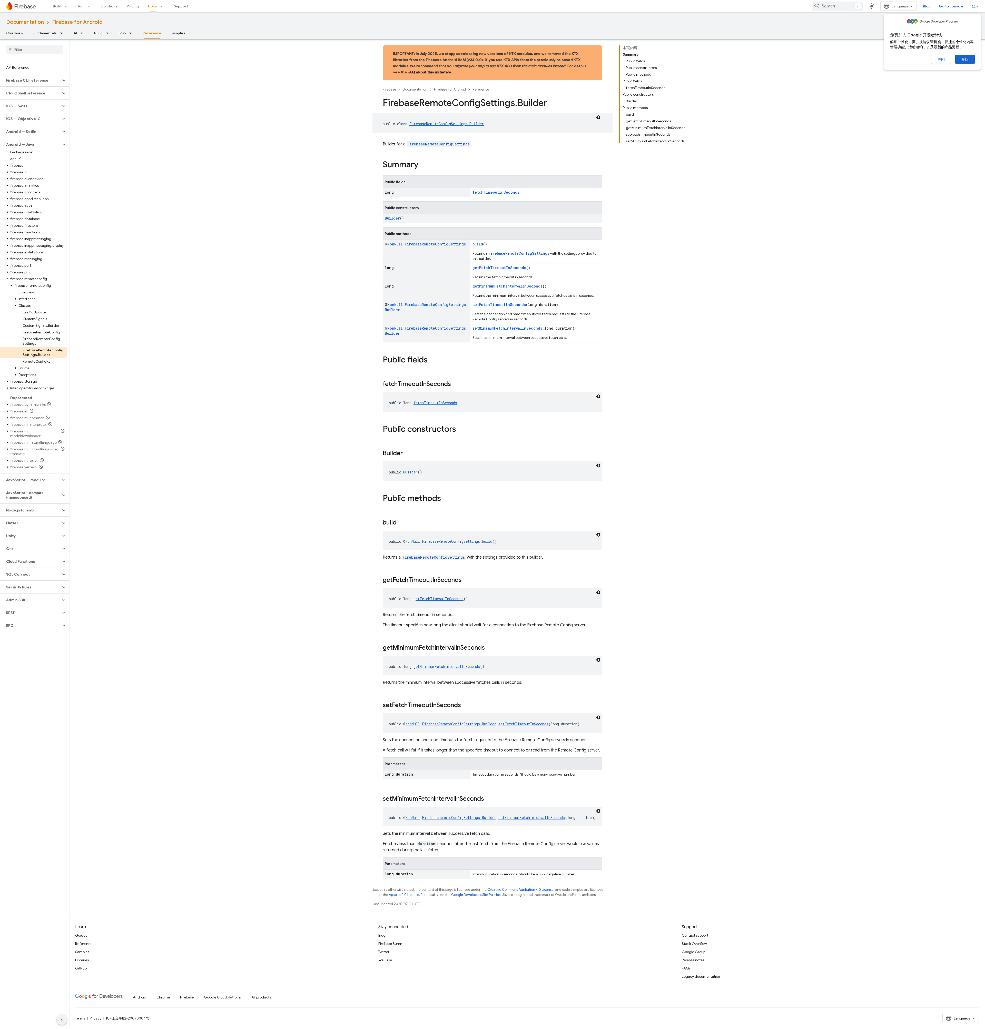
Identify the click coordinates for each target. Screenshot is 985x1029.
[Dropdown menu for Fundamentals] (63, 33)
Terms (80, 1018)
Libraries (82, 960)
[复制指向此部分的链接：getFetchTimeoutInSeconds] (467, 580)
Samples (178, 33)
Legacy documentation (701, 976)
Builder (392, 218)
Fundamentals (45, 33)
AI (75, 33)
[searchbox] (34, 49)
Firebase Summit (392, 943)
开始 (965, 59)
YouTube (385, 960)
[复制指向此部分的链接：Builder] (408, 454)
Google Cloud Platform (222, 997)
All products (261, 997)
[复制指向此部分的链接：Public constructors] (461, 430)
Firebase (389, 89)
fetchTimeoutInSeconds (495, 192)
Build (57, 6)
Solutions (109, 6)
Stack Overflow (694, 943)
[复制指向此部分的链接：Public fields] (433, 360)
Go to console (951, 6)
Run (81, 6)
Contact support (695, 935)
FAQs (686, 968)
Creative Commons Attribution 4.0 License (520, 889)
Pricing (133, 6)
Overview (14, 33)
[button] (30, 80)
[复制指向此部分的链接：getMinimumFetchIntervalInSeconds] (490, 648)
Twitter (383, 951)
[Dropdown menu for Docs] (163, 6)
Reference (152, 33)
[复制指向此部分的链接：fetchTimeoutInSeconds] (456, 384)
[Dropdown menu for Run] (90, 6)
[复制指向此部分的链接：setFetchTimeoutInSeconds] (466, 706)
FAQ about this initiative (429, 72)
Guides (81, 935)
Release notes (693, 960)
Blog (927, 6)
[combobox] (837, 6)
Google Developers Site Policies (475, 895)
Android (139, 997)
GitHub (81, 968)
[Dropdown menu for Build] (67, 6)
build (477, 244)
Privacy (95, 1018)
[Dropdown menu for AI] (83, 33)
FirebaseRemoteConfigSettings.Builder (446, 123)
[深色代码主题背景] (598, 117)
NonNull (395, 244)
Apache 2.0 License (404, 895)
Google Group (693, 951)
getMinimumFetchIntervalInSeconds (507, 286)
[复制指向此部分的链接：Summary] (423, 165)
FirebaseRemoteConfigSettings (439, 144)
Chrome (163, 997)
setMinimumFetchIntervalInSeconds (507, 328)
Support (181, 6)
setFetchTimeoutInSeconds (499, 304)
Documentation (25, 22)
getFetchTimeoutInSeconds (499, 267)
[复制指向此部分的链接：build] (402, 523)
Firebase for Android (77, 22)
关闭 (941, 59)
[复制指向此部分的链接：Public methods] (446, 499)
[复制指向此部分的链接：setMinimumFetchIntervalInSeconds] (489, 799)
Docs (152, 6)
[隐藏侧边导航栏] (62, 1020)
